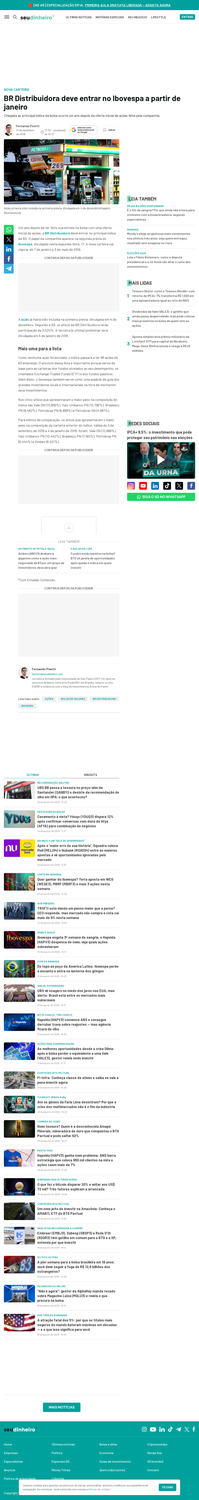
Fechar (167, 1487)
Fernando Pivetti (27, 126)
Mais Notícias (62, 1407)
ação (25, 319)
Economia (106, 1453)
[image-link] (19, 790)
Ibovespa (25, 244)
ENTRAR (187, 16)
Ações (49, 699)
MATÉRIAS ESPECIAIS (110, 17)
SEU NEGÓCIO (137, 17)
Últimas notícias (63, 1444)
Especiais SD (60, 1461)
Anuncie (9, 1470)
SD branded (155, 1461)
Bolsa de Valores (73, 699)
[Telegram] (178, 1429)
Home (8, 1444)
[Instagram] (144, 1429)
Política (57, 1453)
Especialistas (13, 1461)
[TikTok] (170, 1429)
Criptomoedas (157, 1444)
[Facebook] (194, 1429)
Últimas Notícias (79, 17)
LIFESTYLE (158, 17)
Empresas (11, 1453)
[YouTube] (153, 1429)
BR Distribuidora (57, 233)
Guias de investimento (115, 1461)
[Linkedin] (162, 1429)
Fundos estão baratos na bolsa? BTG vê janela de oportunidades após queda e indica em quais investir (93, 560)
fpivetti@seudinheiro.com (47, 674)
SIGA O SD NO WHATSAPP (163, 497)
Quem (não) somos (112, 1470)
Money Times (61, 1470)
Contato (153, 1470)
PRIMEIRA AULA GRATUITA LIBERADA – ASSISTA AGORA (128, 5)
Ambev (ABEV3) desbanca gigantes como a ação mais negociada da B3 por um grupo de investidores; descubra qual (41, 560)
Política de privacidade (20, 1478)
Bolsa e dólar (108, 1444)
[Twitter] (186, 1429)
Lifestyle (58, 1478)
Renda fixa (154, 1453)
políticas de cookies (98, 1489)
